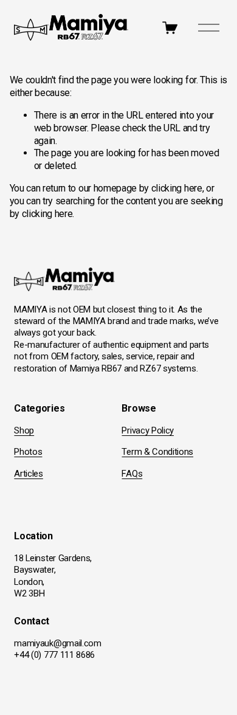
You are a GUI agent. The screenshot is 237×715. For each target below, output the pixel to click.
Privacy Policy (148, 430)
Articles (28, 473)
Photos (28, 451)
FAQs (132, 473)
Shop (24, 430)
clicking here (176, 188)
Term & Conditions (157, 451)
